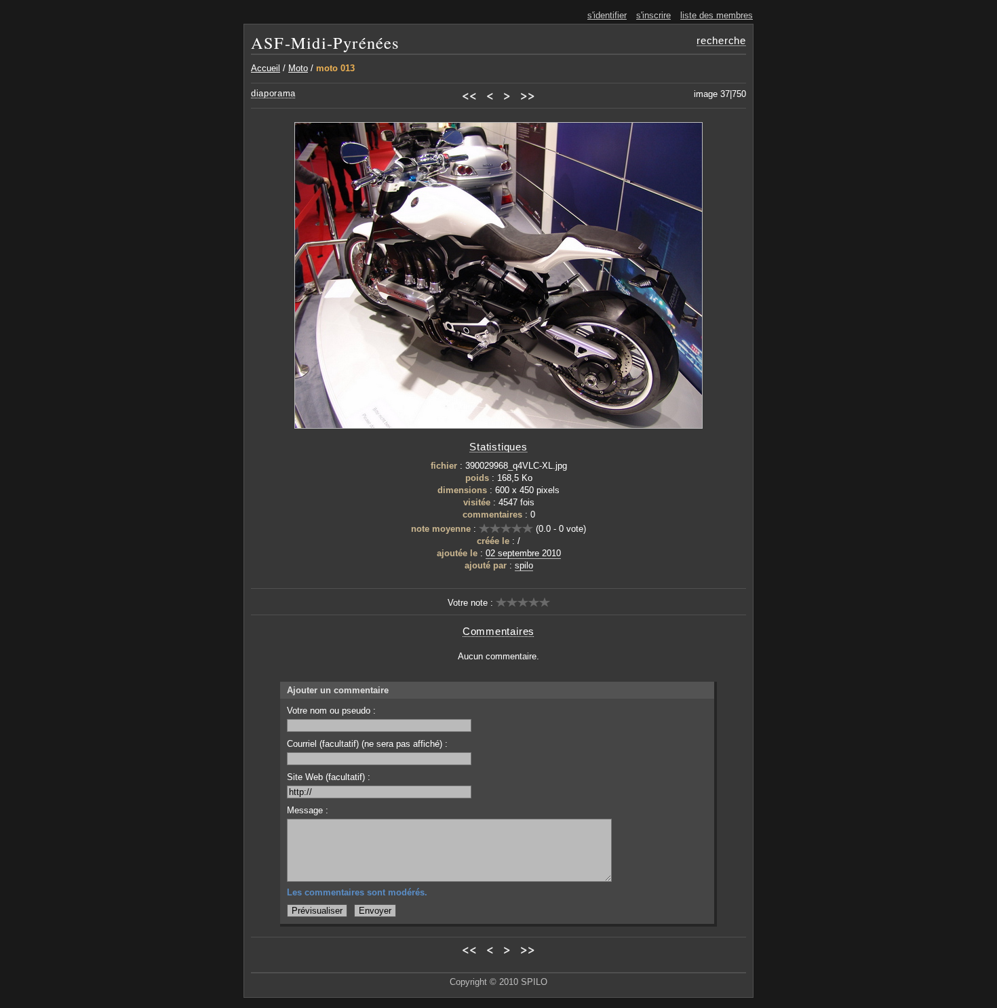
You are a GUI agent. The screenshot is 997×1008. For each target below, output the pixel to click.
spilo (524, 565)
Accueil (265, 68)
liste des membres (716, 15)
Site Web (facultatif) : (328, 777)
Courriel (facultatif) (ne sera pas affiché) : (367, 744)
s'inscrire (653, 15)
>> (527, 94)
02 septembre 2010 (523, 553)
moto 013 (335, 68)
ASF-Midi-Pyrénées (325, 42)
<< (469, 94)
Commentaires (498, 631)
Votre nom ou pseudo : (331, 710)
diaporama (273, 93)
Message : (307, 810)
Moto (298, 68)
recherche (721, 40)
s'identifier (607, 15)
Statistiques (498, 446)
